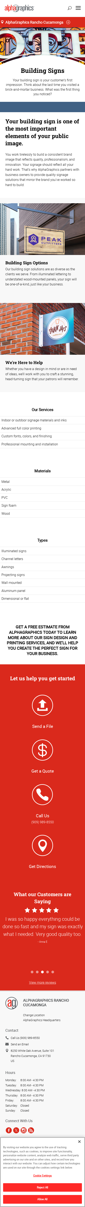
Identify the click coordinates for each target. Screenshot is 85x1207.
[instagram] (23, 1130)
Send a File (42, 726)
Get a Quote (42, 771)
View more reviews (42, 982)
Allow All (42, 1199)
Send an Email (20, 1044)
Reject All (42, 1187)
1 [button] (32, 972)
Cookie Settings (42, 1175)
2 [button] (37, 972)
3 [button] (42, 972)
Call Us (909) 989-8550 (25, 1038)
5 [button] (52, 972)
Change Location (34, 1015)
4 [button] (47, 972)
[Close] (79, 1141)
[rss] (31, 1130)
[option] (42, 937)
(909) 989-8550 (42, 822)
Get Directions (42, 866)
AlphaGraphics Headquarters (41, 1020)
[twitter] (16, 1130)
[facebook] (8, 1130)
